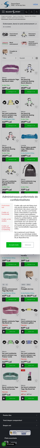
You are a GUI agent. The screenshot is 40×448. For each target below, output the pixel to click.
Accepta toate (14, 245)
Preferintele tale (6, 206)
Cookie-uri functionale (5, 213)
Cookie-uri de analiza (6, 220)
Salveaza (28, 245)
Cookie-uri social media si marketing (6, 227)
